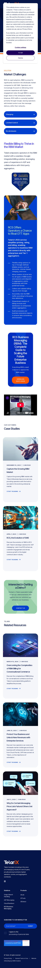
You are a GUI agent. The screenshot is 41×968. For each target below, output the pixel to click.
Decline (20, 58)
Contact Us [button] (20, 608)
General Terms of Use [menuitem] (21, 958)
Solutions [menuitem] (7, 890)
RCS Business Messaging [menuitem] (8, 907)
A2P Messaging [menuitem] (9, 900)
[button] (3, 965)
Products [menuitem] (23, 890)
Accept (20, 52)
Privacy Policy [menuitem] (8, 958)
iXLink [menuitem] (22, 895)
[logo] (11, 862)
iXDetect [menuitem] (23, 901)
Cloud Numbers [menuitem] (9, 903)
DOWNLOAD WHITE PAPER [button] (20, 380)
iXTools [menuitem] (22, 898)
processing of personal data (19, 934)
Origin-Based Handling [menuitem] (8, 895)
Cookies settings (20, 47)
